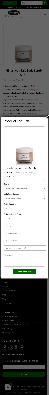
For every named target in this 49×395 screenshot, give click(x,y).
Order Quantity (10, 204)
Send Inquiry (24, 271)
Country (7, 184)
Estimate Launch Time (12, 214)
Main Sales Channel (11, 194)
